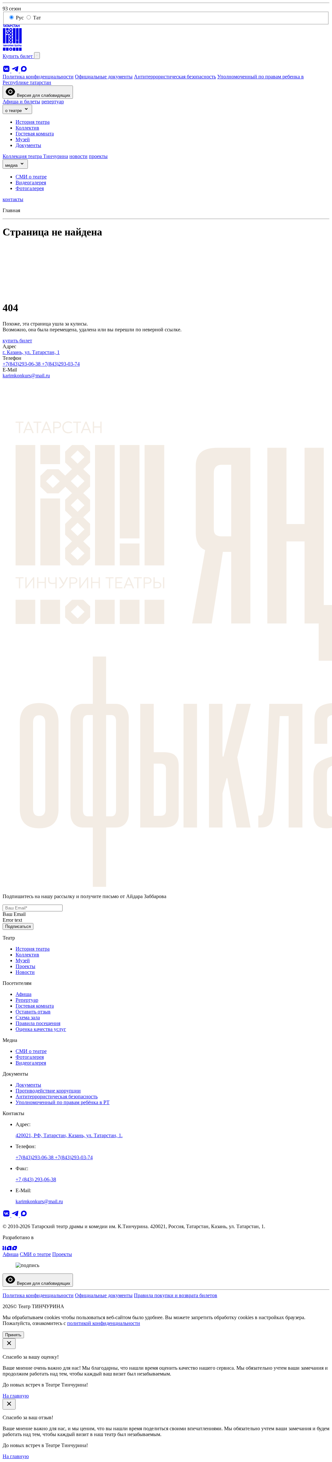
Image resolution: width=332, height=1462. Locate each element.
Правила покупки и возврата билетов (175, 1295)
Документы (28, 145)
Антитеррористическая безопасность (175, 76)
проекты (98, 156)
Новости (25, 972)
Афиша (23, 994)
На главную (16, 1396)
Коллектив (27, 128)
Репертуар (27, 1000)
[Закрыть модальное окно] (9, 1343)
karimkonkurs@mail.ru (26, 375)
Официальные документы (104, 76)
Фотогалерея (30, 188)
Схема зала (28, 1017)
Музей (23, 139)
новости (78, 156)
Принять (13, 1334)
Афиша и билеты (21, 101)
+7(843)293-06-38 (22, 364)
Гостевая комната (35, 133)
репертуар (53, 101)
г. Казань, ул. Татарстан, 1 (31, 352)
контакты (13, 199)
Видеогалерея (31, 182)
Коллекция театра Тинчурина (35, 156)
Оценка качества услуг (41, 1029)
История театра (33, 122)
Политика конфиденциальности (38, 76)
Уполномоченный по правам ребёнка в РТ (63, 1102)
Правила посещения (38, 1023)
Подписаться (18, 926)
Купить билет (18, 56)
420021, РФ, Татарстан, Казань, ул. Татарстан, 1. (69, 1135)
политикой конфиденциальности (103, 1323)
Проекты (25, 966)
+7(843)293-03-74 (61, 364)
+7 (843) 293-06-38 (36, 1179)
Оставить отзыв (33, 1011)
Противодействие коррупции (48, 1090)
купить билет (17, 340)
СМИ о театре (31, 176)
